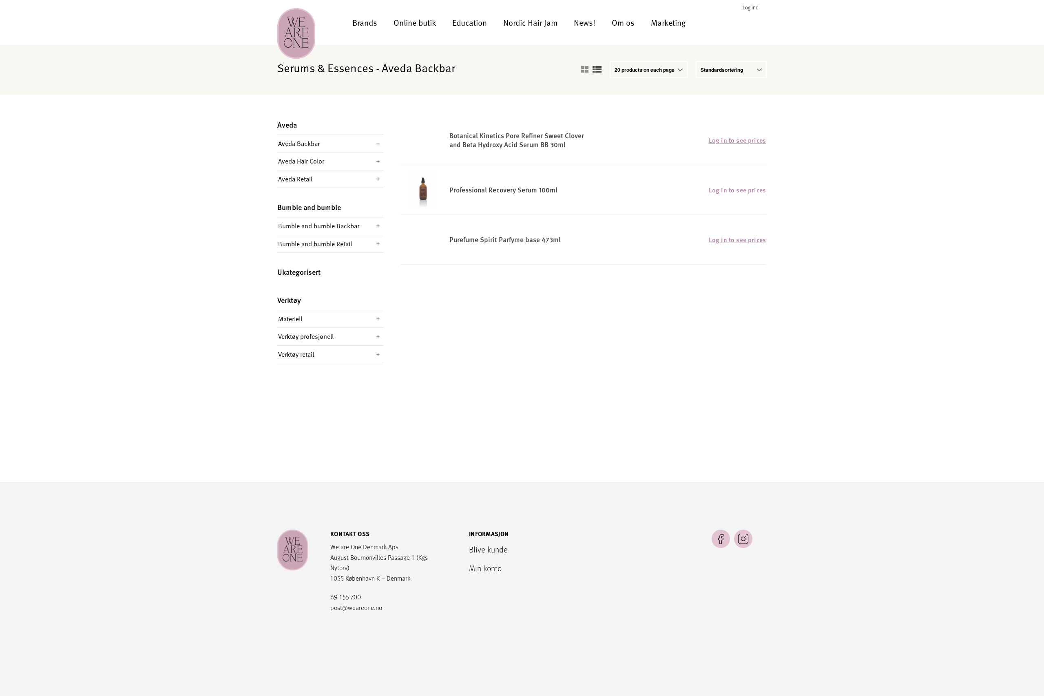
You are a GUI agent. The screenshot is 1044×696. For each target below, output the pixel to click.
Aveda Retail (295, 179)
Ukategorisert (299, 272)
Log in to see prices (737, 140)
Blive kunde (488, 549)
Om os (623, 22)
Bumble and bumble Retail (315, 244)
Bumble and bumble (309, 207)
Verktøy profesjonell (306, 336)
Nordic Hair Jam (530, 22)
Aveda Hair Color (301, 161)
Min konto (485, 568)
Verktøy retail (296, 354)
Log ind (751, 7)
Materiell (290, 319)
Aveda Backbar (299, 143)
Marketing (668, 22)
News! (584, 22)
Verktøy (289, 300)
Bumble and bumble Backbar (318, 226)
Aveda (287, 125)
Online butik (415, 22)
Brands (364, 22)
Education (469, 22)
